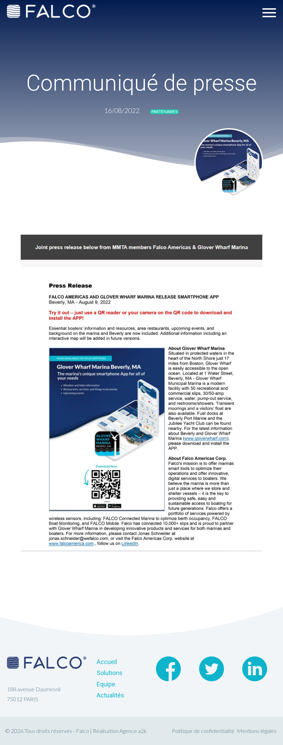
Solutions (110, 672)
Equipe (106, 684)
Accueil (107, 661)
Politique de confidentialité (203, 730)
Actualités (110, 695)
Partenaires (164, 111)
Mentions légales (256, 730)
